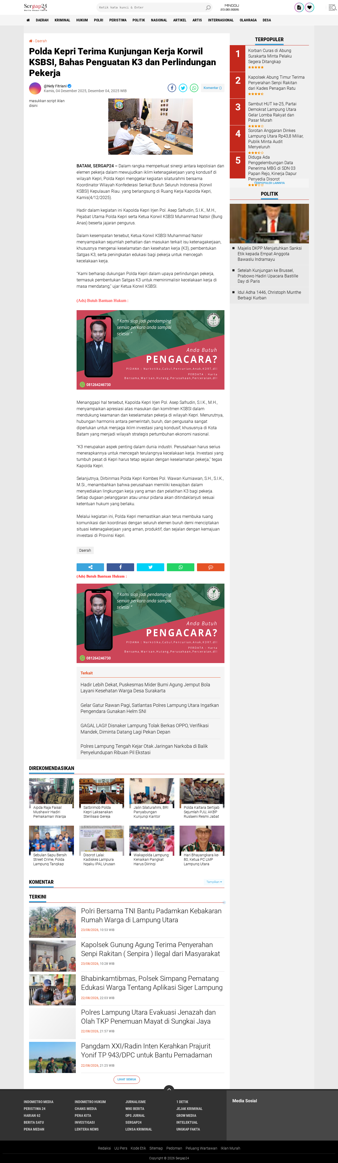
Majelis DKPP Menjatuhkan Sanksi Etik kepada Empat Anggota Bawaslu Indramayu (270, 254)
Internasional (221, 20)
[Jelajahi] (332, 7)
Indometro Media (38, 1102)
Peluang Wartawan (201, 1148)
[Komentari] (210, 567)
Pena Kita (83, 1115)
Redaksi (104, 1148)
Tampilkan (213, 882)
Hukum (82, 20)
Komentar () (213, 88)
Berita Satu (34, 1122)
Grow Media (186, 1115)
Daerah (42, 20)
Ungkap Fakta (188, 1129)
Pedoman (174, 1148)
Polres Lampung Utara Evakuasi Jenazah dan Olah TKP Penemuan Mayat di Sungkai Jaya (148, 1016)
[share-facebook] (172, 88)
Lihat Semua (127, 1079)
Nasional (159, 20)
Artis (197, 20)
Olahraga (248, 20)
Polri (98, 20)
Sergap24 (133, 1122)
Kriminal (62, 20)
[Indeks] (299, 7)
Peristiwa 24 (34, 1109)
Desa (267, 20)
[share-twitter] (183, 88)
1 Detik (182, 1102)
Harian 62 (32, 1115)
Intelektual (187, 1122)
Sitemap (156, 1148)
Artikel (179, 20)
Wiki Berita (134, 1109)
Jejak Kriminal (189, 1109)
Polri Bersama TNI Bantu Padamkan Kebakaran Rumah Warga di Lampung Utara (151, 915)
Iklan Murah (230, 1148)
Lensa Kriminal (138, 1129)
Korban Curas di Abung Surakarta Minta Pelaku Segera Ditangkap (270, 56)
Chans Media (86, 1109)
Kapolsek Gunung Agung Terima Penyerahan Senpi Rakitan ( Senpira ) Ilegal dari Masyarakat (150, 949)
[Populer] (309, 7)
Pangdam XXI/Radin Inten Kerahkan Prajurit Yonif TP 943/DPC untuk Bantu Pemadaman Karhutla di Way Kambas (146, 1055)
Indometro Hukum (90, 1102)
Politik (139, 20)
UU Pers (120, 1148)
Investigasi (85, 1122)
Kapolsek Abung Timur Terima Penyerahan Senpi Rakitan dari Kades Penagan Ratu (276, 83)
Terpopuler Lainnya (269, 183)
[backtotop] (169, 1090)
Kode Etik (138, 1148)
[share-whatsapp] (194, 88)
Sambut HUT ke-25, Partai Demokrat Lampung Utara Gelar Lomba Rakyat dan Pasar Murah (272, 112)
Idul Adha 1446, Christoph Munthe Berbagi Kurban (269, 295)
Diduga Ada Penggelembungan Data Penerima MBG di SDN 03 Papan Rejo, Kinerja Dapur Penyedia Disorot (272, 168)
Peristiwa (117, 20)
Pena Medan (34, 1129)
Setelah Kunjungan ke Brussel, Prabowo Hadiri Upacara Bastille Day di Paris (268, 276)
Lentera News (87, 1129)
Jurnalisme (135, 1102)
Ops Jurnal (135, 1115)
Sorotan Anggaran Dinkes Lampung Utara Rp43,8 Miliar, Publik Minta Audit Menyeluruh (275, 138)
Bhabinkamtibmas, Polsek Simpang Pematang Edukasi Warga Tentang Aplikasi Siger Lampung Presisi (152, 987)
